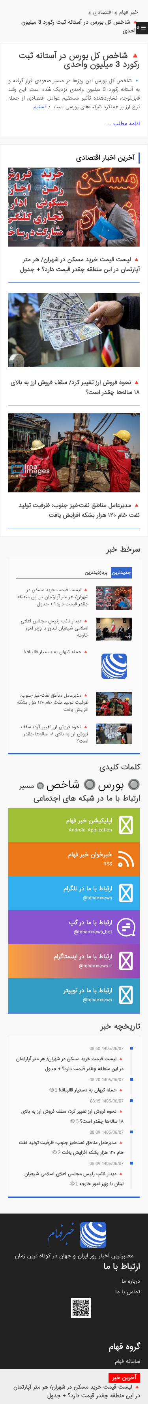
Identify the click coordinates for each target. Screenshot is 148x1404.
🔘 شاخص (71, 784)
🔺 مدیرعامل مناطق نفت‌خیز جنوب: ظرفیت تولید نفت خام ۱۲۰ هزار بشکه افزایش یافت (79, 510)
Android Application (89, 825)
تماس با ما (127, 1291)
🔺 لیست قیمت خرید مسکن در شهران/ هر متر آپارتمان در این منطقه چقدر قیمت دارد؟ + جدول (76, 1391)
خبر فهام (128, 12)
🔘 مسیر (31, 786)
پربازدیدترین (96, 572)
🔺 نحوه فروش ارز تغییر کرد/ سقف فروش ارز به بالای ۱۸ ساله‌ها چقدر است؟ (54, 734)
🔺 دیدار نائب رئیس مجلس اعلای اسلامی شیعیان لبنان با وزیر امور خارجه (54, 628)
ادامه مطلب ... (123, 123)
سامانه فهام (127, 1361)
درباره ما (131, 1281)
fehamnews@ (88, 893)
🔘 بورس (119, 784)
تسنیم (40, 107)
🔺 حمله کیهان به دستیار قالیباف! (56, 652)
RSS (90, 859)
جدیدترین (121, 572)
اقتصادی (102, 12)
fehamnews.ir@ (83, 961)
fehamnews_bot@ (90, 927)
